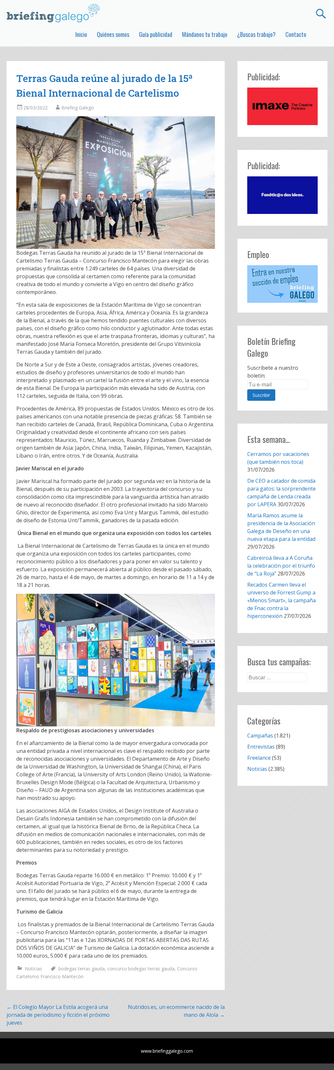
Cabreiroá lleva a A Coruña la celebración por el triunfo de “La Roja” (281, 565)
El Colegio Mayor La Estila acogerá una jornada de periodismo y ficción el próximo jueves (58, 1014)
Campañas (260, 735)
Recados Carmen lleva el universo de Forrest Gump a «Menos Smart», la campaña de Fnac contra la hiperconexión (281, 600)
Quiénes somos (113, 34)
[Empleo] (282, 284)
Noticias (33, 968)
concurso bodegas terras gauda (141, 968)
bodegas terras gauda (81, 968)
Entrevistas (261, 746)
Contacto (295, 34)
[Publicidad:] (282, 123)
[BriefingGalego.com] (53, 13)
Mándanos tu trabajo (204, 34)
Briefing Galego (77, 108)
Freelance (259, 757)
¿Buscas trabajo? (256, 34)
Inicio (81, 34)
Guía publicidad (155, 34)
